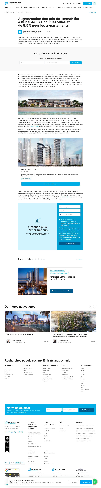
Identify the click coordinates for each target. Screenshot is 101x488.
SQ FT (12, 462)
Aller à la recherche (10, 12)
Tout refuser (73, 482)
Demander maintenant (50, 184)
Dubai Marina (26, 171)
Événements (24, 7)
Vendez (88, 3)
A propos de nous (87, 7)
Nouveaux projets (46, 7)
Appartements (26, 178)
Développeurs (61, 7)
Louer (17, 7)
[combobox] (61, 214)
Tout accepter (86, 482)
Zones (54, 7)
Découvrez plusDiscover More (61, 291)
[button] (94, 306)
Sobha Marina (66, 197)
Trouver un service (71, 7)
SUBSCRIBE (75, 63)
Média (79, 7)
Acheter (12, 7)
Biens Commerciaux (34, 7)
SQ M (17, 462)
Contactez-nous (70, 243)
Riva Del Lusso (35, 126)
